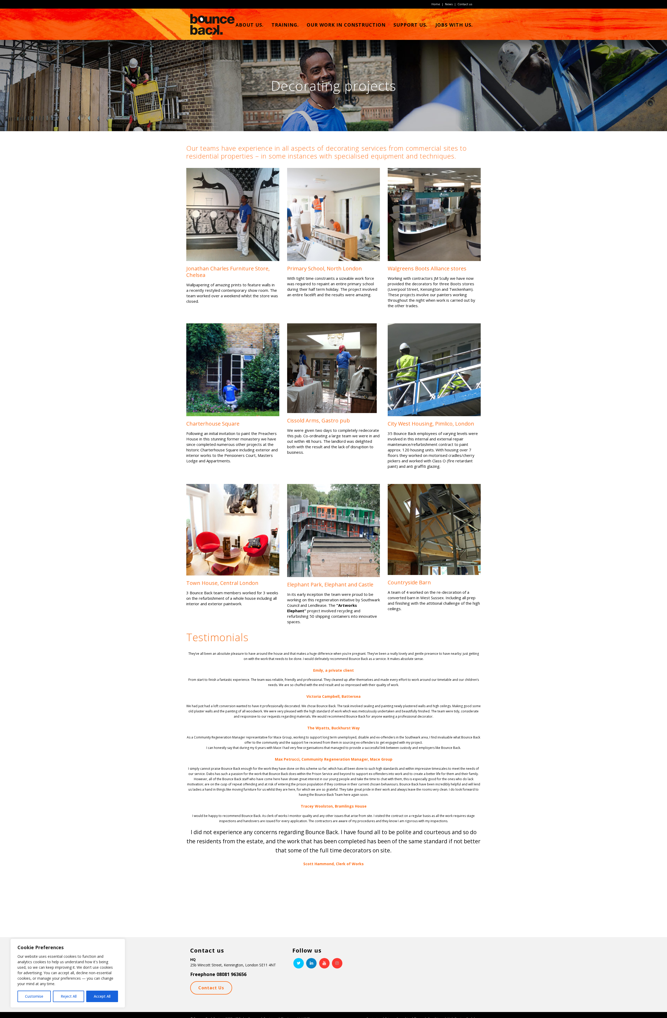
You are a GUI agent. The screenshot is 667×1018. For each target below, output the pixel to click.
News (449, 4)
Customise (34, 996)
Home (435, 4)
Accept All (102, 996)
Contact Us (211, 988)
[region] (67, 973)
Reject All (69, 996)
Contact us (465, 4)
